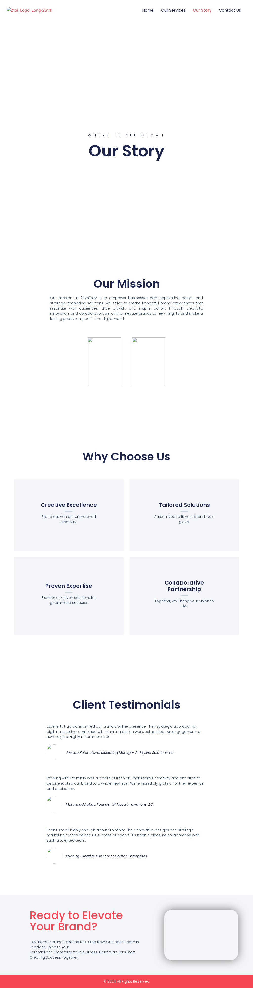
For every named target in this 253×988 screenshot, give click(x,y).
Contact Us (230, 10)
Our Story (202, 10)
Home (148, 10)
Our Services (173, 10)
